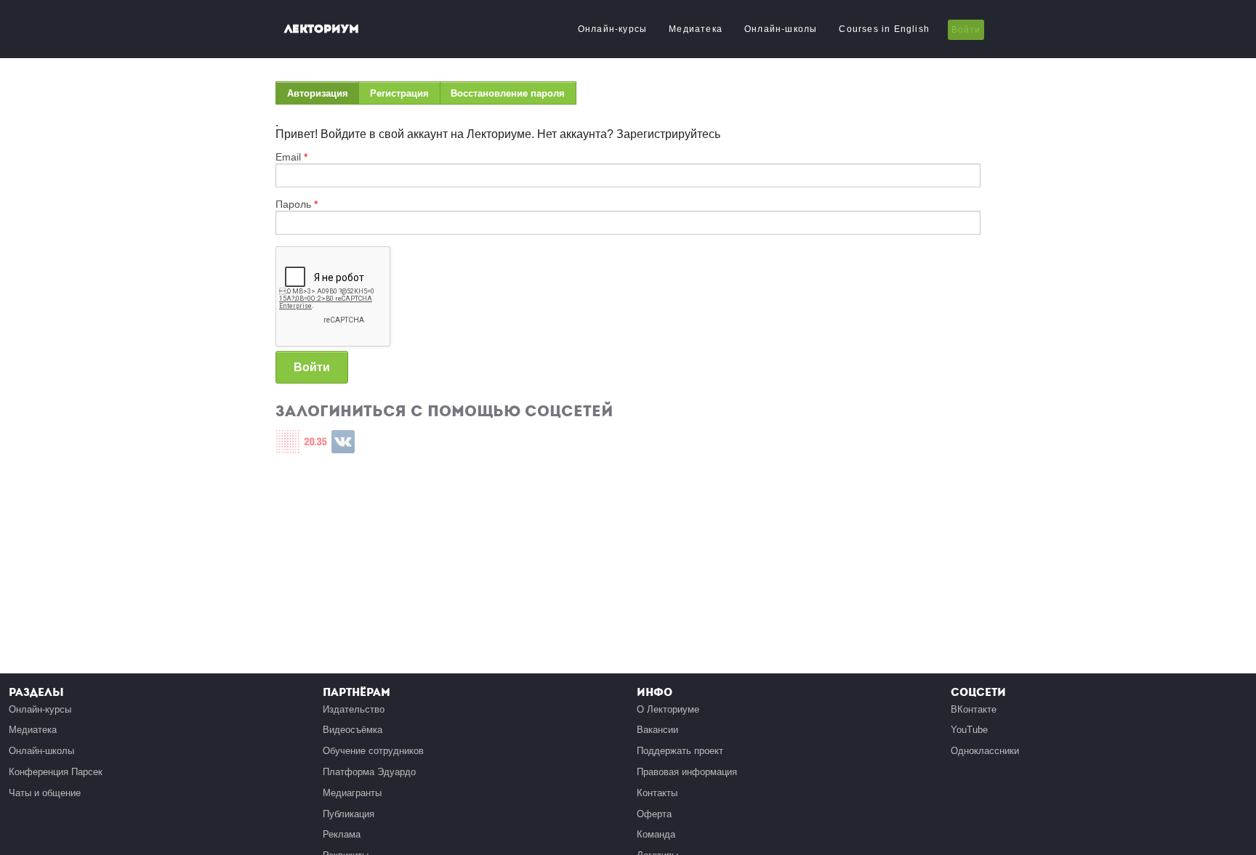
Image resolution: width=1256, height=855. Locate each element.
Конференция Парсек (55, 771)
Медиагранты (352, 792)
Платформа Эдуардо (369, 771)
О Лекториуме (668, 709)
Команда (656, 834)
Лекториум (321, 29)
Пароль (296, 204)
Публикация (348, 814)
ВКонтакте (974, 709)
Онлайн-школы (780, 29)
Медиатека (695, 29)
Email (291, 157)
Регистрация (399, 93)
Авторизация (323, 96)
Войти (966, 30)
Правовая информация (687, 771)
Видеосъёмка (352, 729)
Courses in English (884, 29)
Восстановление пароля (508, 93)
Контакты (657, 792)
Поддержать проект (680, 750)
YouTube (969, 729)
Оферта (654, 814)
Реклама (342, 834)
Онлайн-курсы (612, 29)
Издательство (354, 709)
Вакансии (657, 729)
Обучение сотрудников (373, 750)
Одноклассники (985, 750)
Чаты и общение (45, 792)
